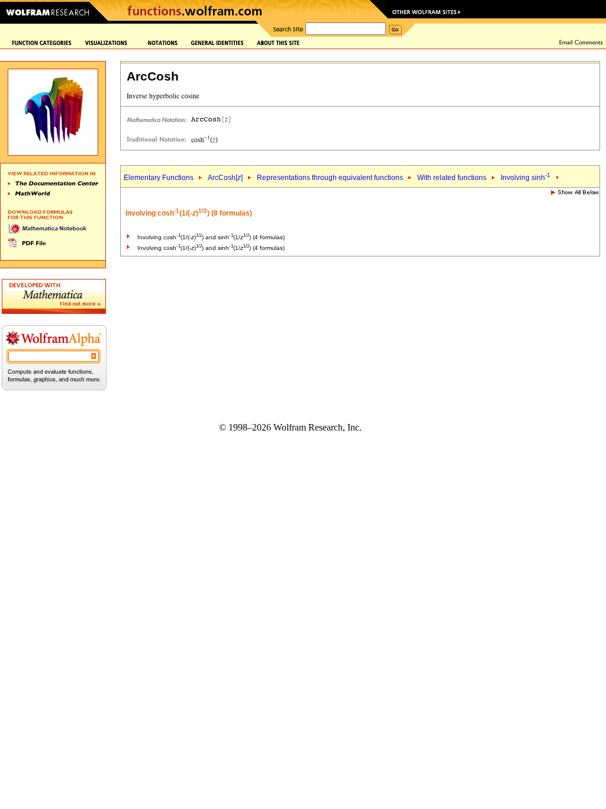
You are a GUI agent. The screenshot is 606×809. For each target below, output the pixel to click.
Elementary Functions (159, 178)
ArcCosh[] (225, 178)
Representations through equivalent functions (330, 178)
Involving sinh (525, 178)
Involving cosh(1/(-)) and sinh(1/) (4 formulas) (211, 237)
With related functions (451, 178)
